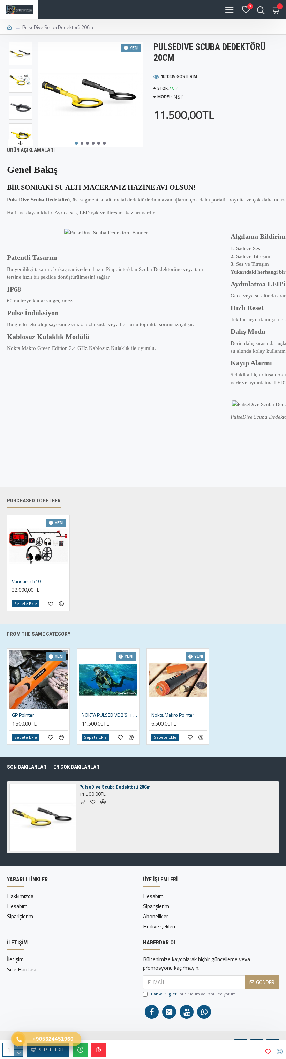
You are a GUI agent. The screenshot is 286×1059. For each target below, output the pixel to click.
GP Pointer (23, 715)
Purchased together (34, 501)
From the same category (38, 634)
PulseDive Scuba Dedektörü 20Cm (115, 787)
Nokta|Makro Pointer (172, 715)
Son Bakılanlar (26, 767)
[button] (76, 143)
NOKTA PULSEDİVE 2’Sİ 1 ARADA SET (109, 715)
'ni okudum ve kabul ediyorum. (194, 994)
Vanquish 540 (26, 581)
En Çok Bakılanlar (76, 767)
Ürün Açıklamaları (31, 150)
